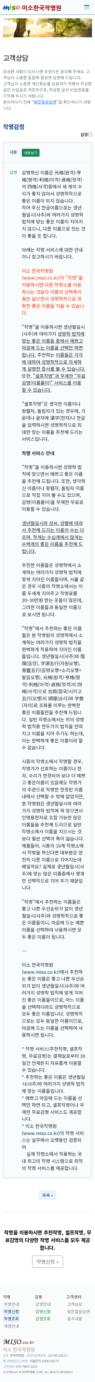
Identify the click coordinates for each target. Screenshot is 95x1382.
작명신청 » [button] (47, 1261)
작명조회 (11, 1318)
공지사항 (74, 1318)
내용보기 (30, 152)
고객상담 (74, 1304)
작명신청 (11, 1311)
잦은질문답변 (45, 102)
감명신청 (43, 1311)
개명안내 (11, 1326)
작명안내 (11, 1304)
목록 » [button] (47, 1195)
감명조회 (43, 1318)
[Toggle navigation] (87, 7)
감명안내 (43, 1304)
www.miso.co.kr (40, 971)
